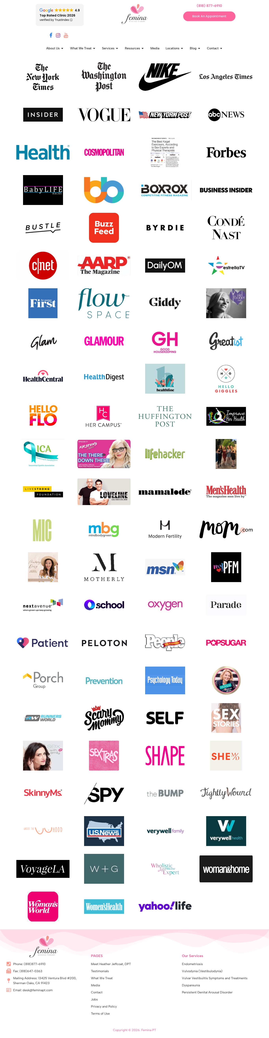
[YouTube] (66, 36)
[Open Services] (117, 48)
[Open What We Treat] (94, 48)
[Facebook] (50, 36)
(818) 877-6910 (209, 6)
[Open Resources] (142, 48)
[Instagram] (58, 36)
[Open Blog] (199, 48)
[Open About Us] (62, 48)
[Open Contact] (221, 48)
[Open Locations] (182, 48)
